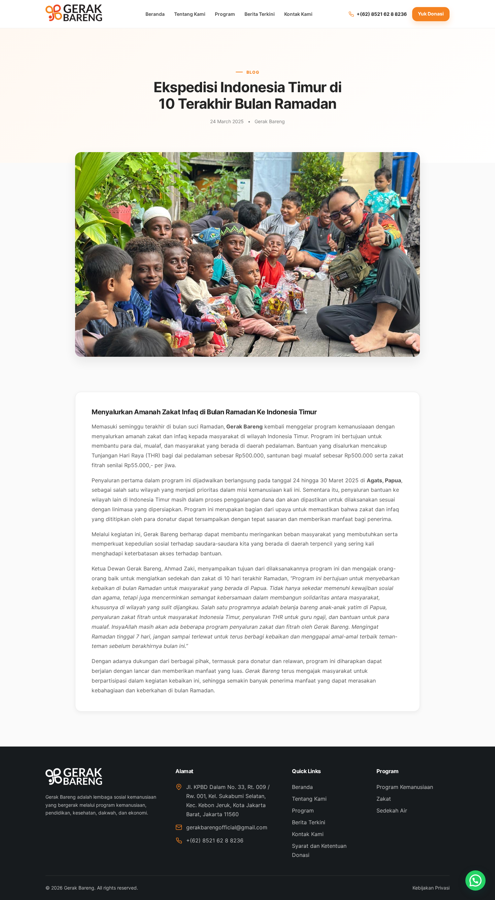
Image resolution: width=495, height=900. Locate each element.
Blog (252, 72)
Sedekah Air (391, 810)
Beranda (155, 14)
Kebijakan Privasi (431, 888)
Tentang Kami (189, 14)
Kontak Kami (298, 14)
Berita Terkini (259, 14)
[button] (475, 880)
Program (225, 14)
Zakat (383, 798)
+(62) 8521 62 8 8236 (214, 840)
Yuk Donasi (431, 13)
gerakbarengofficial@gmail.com (226, 827)
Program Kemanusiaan (404, 787)
